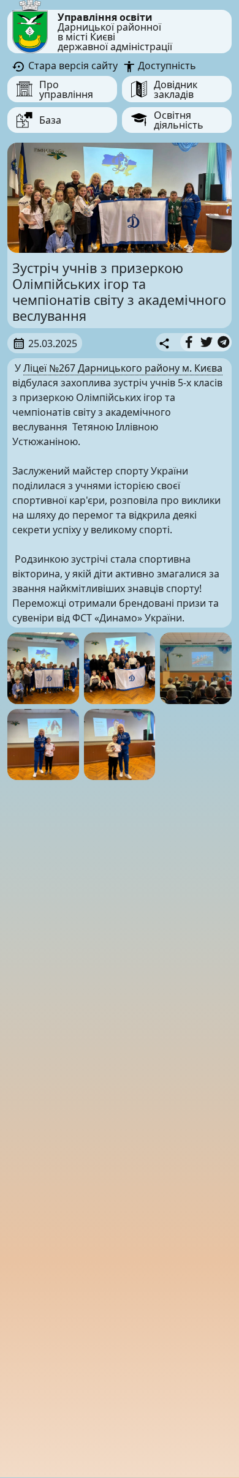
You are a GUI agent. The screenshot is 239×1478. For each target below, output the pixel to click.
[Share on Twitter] (206, 342)
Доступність (165, 65)
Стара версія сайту (72, 65)
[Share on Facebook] (189, 342)
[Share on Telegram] (223, 342)
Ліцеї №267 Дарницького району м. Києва (122, 368)
